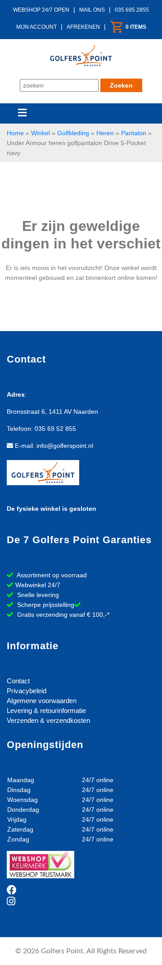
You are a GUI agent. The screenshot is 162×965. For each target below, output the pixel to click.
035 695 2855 (132, 10)
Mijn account (36, 27)
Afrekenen (83, 27)
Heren (105, 133)
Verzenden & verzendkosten (48, 720)
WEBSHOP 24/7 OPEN (41, 10)
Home (15, 133)
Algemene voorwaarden (41, 700)
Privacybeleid (26, 691)
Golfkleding (73, 133)
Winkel (40, 133)
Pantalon (133, 133)
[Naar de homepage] (81, 54)
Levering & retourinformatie (46, 710)
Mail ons (92, 10)
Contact (18, 681)
